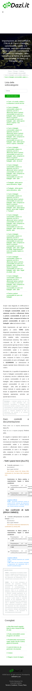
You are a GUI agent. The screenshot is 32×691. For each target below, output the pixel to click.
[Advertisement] (16, 25)
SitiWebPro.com (16, 676)
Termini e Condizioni (11, 685)
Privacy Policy (22, 685)
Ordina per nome (12, 96)
